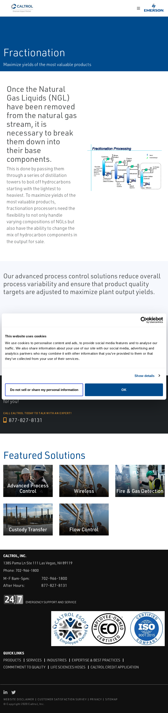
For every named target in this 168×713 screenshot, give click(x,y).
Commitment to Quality (24, 667)
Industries (56, 660)
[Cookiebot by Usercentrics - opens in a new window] (144, 320)
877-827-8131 (25, 420)
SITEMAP (111, 699)
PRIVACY (96, 699)
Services (34, 660)
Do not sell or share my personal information (44, 390)
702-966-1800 (27, 570)
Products (12, 660)
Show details (144, 375)
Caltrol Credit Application (115, 667)
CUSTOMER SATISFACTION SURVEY (62, 699)
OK (123, 390)
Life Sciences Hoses (68, 667)
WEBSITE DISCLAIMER (19, 699)
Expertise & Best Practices (96, 660)
